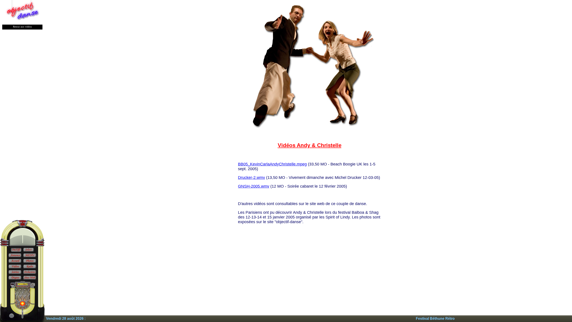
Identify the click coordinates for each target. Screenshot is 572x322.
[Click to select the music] (28, 250)
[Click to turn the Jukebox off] (16, 250)
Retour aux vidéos (22, 26)
